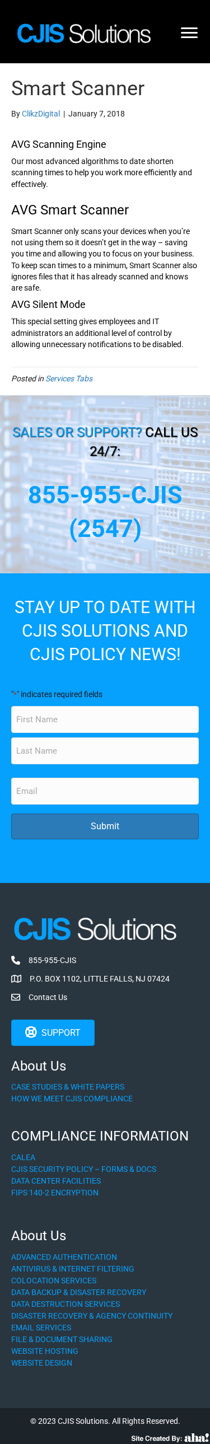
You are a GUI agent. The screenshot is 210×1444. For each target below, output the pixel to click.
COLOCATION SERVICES (53, 1280)
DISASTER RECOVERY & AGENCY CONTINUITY (91, 1315)
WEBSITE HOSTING (44, 1351)
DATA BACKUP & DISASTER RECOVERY (78, 1292)
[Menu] (189, 33)
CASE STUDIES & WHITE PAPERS (67, 1086)
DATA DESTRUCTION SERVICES (65, 1304)
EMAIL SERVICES (41, 1327)
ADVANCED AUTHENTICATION (64, 1257)
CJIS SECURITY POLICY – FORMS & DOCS (83, 1169)
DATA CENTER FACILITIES (56, 1180)
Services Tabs (68, 378)
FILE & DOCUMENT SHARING (62, 1339)
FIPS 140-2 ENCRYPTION (55, 1192)
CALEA (23, 1157)
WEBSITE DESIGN (41, 1362)
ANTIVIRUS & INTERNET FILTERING (72, 1268)
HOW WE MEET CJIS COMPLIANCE (72, 1098)
